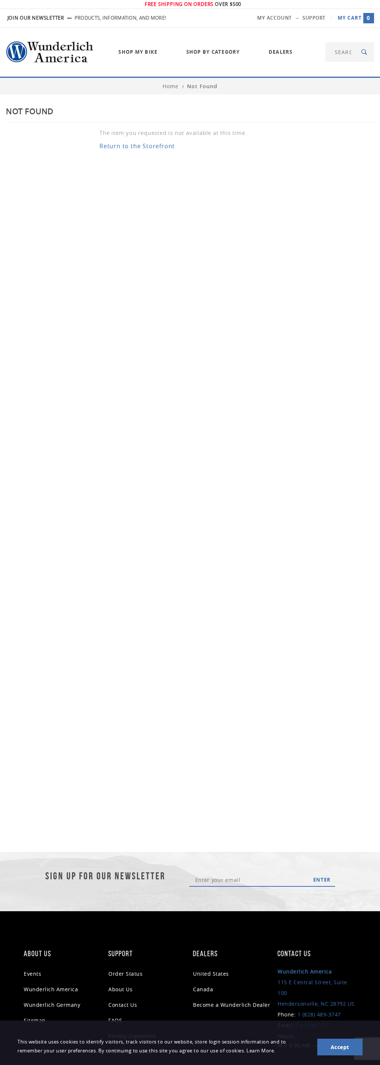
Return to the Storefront (137, 146)
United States (211, 973)
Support (313, 17)
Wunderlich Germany (52, 1004)
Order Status (125, 973)
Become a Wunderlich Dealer (231, 1004)
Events (32, 973)
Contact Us (122, 1004)
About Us (120, 989)
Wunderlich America (51, 989)
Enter (322, 879)
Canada (203, 989)
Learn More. (260, 1051)
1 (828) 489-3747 (319, 1014)
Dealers (281, 52)
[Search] (364, 52)
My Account (274, 17)
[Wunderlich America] (50, 51)
